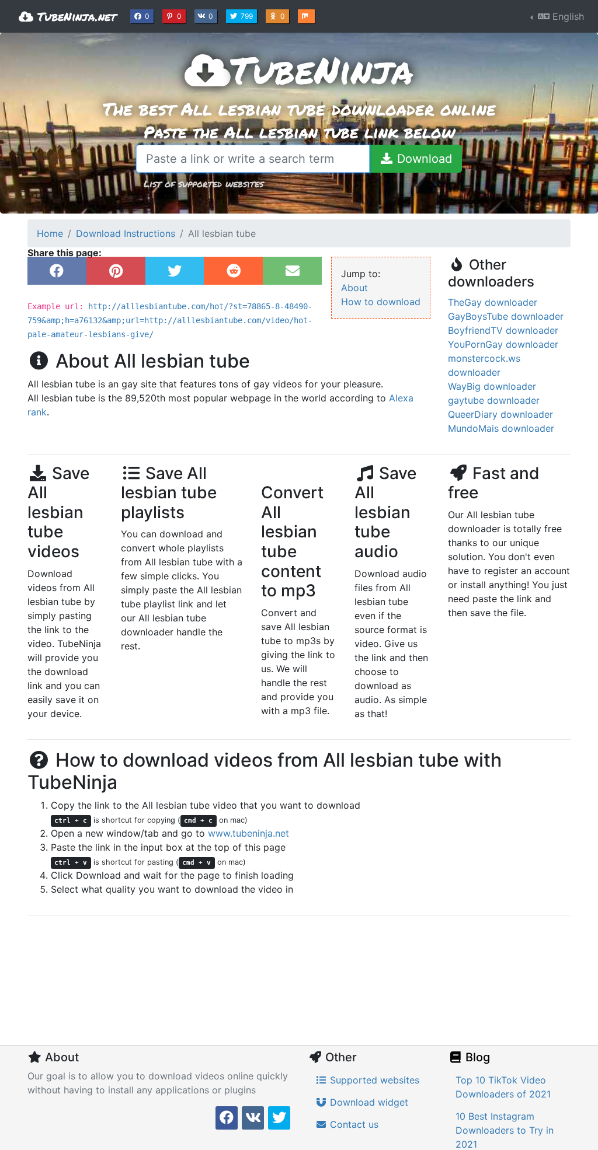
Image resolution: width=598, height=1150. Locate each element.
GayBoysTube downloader (506, 316)
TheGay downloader (492, 302)
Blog (476, 1057)
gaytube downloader (494, 400)
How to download (380, 301)
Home (50, 233)
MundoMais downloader (501, 428)
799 (248, 15)
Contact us (352, 1124)
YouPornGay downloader (503, 344)
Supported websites (373, 1080)
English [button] (567, 16)
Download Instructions (125, 233)
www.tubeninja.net (248, 833)
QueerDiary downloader (500, 414)
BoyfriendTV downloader (503, 330)
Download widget (367, 1102)
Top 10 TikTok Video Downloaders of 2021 (503, 1087)
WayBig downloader (492, 386)
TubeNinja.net (74, 16)
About (354, 287)
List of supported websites (203, 183)
